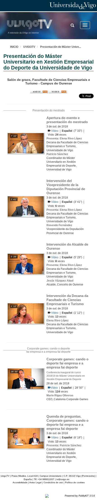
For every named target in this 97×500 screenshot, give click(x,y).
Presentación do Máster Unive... (60, 46)
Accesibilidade (20, 482)
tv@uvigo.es (62, 479)
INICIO (14, 46)
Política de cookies (75, 482)
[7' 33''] (26, 143)
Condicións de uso (53, 482)
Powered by (80, 495)
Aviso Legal (35, 482)
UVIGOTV (29, 46)
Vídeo (55, 130)
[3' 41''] (26, 206)
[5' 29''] (26, 263)
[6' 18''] (26, 438)
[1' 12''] (26, 313)
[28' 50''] (26, 378)
